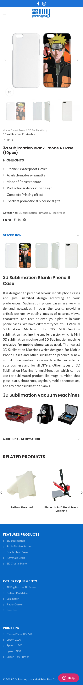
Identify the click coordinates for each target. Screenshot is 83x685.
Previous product (5, 140)
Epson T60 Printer (18, 656)
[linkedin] (19, 219)
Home (6, 130)
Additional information (21, 439)
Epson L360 (14, 651)
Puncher (12, 610)
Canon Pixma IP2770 (19, 634)
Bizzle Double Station (19, 546)
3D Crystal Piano (17, 563)
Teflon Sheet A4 (22, 507)
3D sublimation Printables (19, 134)
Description (12, 235)
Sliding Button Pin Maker (21, 587)
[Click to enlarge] (10, 92)
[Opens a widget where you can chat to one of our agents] (68, 678)
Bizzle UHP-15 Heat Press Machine (61, 509)
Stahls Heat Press (17, 552)
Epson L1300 (14, 645)
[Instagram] (44, 3)
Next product (12, 140)
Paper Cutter (15, 604)
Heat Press (19, 130)
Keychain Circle (16, 557)
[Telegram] (24, 219)
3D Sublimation (36, 130)
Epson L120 (14, 639)
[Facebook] (38, 3)
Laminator (13, 598)
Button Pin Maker (17, 593)
